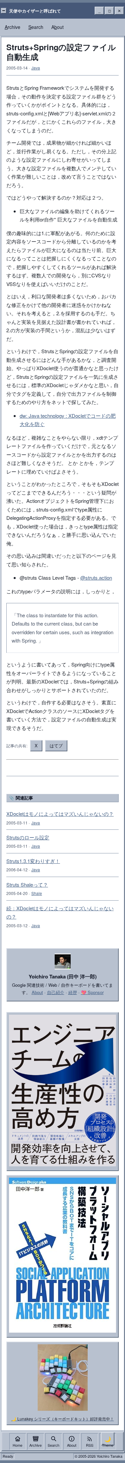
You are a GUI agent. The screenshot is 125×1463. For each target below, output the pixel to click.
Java (35, 68)
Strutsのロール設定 (27, 837)
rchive (12, 27)
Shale (36, 893)
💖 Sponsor (92, 992)
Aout (57, 27)
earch (35, 27)
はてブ (56, 745)
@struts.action (96, 577)
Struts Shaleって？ (27, 884)
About (37, 992)
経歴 (72, 992)
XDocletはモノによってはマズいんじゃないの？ (60, 813)
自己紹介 (55, 992)
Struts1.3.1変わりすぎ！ (33, 860)
